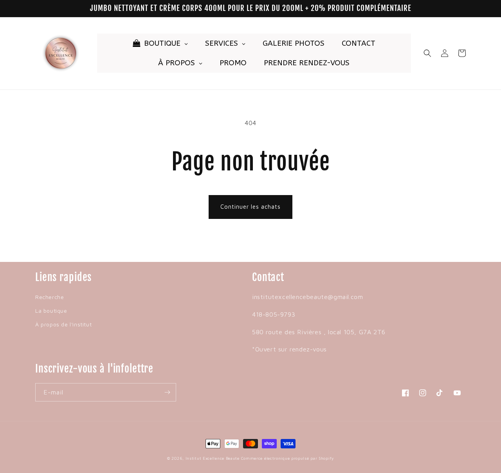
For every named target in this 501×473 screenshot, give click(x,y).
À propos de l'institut (63, 324)
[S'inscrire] (167, 392)
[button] (427, 53)
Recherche (49, 297)
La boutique (51, 310)
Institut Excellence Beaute (213, 458)
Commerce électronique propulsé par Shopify (287, 458)
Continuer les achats (250, 206)
